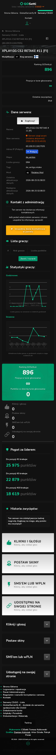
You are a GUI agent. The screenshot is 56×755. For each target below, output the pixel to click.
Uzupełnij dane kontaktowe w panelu (30, 230)
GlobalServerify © (28, 13)
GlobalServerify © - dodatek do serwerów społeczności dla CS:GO (23, 706)
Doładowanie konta (12, 710)
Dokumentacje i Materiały (15, 716)
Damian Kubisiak (22, 732)
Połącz (33, 151)
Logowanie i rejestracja (14, 689)
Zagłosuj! (30, 121)
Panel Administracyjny (14, 692)
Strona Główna (11, 13)
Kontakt (28, 18)
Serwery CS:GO (45, 13)
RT (28, 172)
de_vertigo (30, 157)
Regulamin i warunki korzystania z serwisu (24, 694)
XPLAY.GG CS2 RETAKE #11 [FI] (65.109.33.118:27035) (17, 41)
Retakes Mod (37, 172)
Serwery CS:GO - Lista (13, 35)
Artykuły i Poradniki (12, 713)
